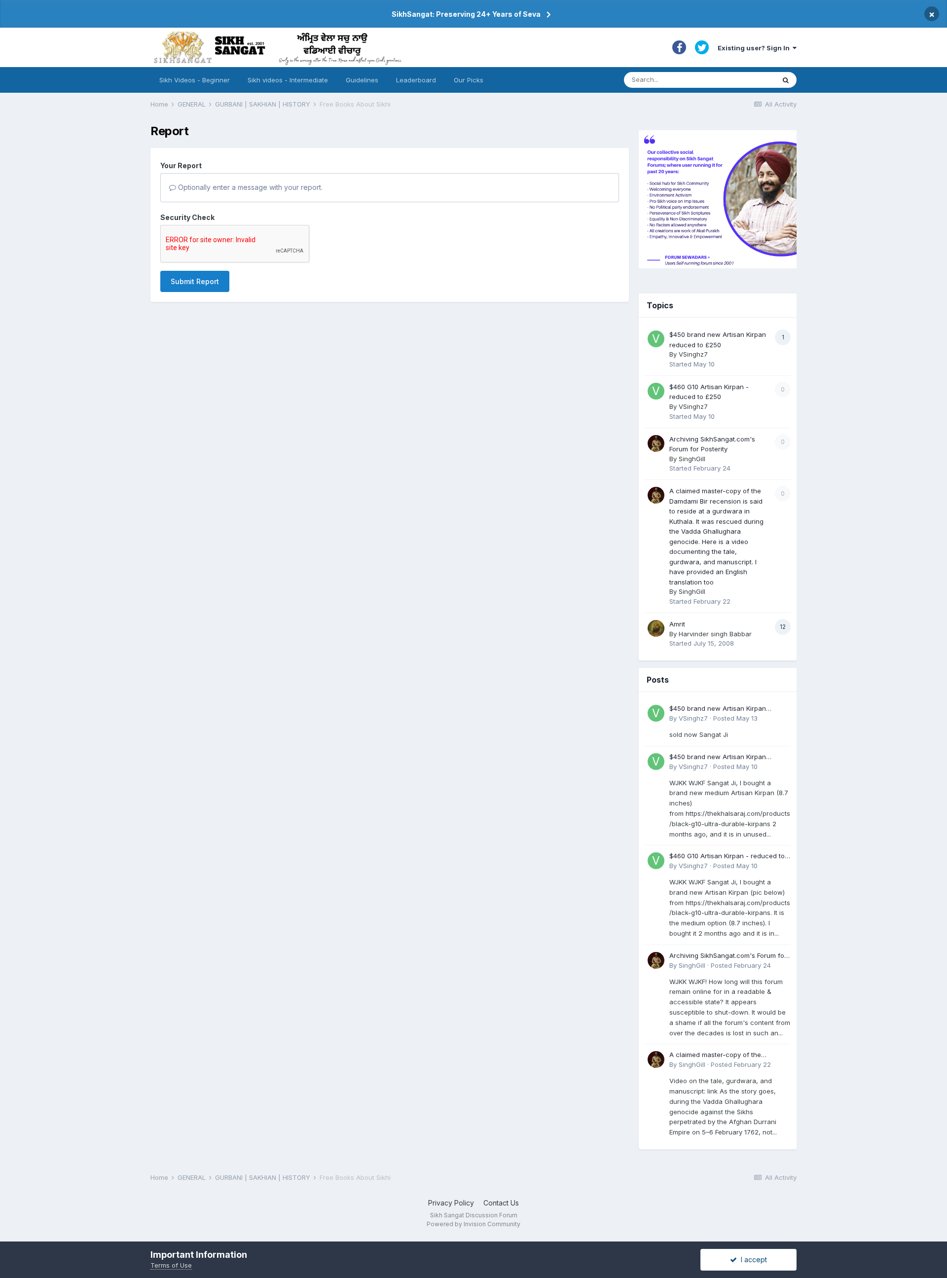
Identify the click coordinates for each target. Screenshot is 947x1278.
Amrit (677, 624)
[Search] (786, 80)
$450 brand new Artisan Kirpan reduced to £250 (717, 709)
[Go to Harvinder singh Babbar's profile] (656, 628)
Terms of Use (171, 1265)
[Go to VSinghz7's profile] (656, 338)
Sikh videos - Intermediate (288, 80)
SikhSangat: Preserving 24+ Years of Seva (466, 14)
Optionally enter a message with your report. (249, 187)
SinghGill (692, 459)
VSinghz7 (693, 354)
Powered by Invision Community (473, 1224)
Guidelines (362, 80)
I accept (752, 1259)
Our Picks (468, 80)
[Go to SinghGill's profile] (656, 443)
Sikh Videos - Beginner (194, 80)
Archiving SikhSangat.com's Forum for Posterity (728, 956)
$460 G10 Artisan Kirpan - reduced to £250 (727, 856)
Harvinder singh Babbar (715, 634)
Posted (735, 718)
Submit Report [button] (195, 281)
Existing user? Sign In (755, 48)
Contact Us (501, 1203)
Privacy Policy (451, 1203)
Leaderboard (416, 80)
